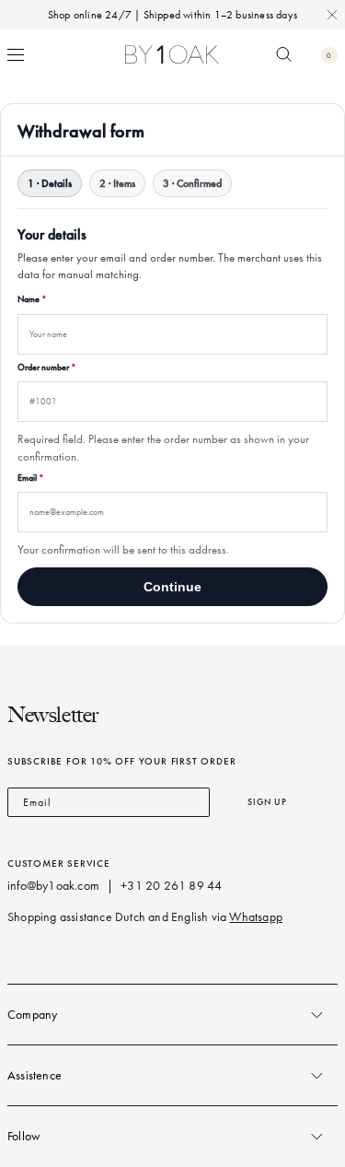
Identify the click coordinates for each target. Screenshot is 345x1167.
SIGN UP (267, 802)
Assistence (34, 1075)
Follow (23, 1136)
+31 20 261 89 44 (171, 885)
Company (32, 1014)
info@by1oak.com (53, 885)
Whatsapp (255, 917)
